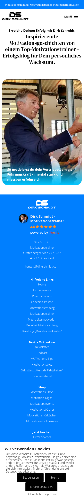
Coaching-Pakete (42, 302)
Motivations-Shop (42, 392)
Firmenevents (42, 290)
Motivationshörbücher (42, 415)
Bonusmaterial (42, 376)
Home (42, 284)
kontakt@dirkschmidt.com (42, 266)
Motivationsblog (42, 364)
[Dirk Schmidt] (15, 16)
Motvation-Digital (42, 398)
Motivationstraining (17, 4)
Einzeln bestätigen (41, 487)
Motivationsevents (42, 404)
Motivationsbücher (42, 409)
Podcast (42, 353)
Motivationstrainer (41, 4)
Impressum (51, 494)
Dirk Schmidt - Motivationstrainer (47, 218)
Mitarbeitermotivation (66, 4)
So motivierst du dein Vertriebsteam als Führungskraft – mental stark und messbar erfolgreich (39, 174)
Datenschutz (34, 494)
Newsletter (42, 347)
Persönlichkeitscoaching (42, 325)
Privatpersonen (42, 296)
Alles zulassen (30, 477)
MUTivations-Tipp (42, 359)
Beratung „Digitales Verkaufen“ (42, 331)
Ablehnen (55, 477)
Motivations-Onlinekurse (42, 421)
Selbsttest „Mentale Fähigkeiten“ (42, 370)
